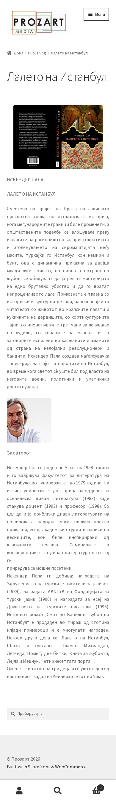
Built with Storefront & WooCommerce (47, 767)
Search (58, 791)
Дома (18, 53)
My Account (19, 791)
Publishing (37, 53)
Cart (89, 785)
